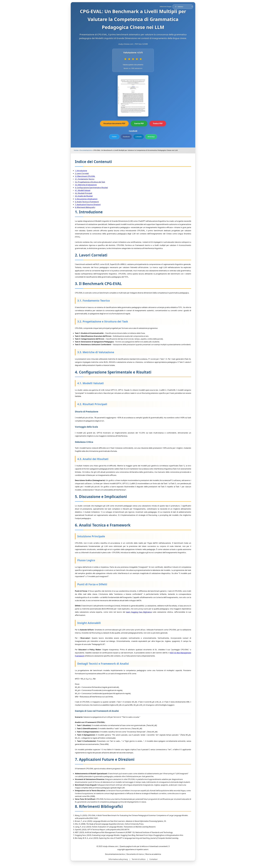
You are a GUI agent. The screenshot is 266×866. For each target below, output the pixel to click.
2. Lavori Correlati (82, 173)
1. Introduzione (81, 170)
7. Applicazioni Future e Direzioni (88, 204)
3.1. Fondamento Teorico (84, 179)
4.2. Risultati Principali (83, 193)
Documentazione (86, 150)
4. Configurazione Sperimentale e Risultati (91, 187)
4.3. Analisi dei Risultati (84, 196)
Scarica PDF (139, 123)
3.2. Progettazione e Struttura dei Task (90, 182)
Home (76, 150)
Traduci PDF (158, 123)
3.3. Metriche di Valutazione (86, 185)
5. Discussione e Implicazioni (86, 199)
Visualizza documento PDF (114, 123)
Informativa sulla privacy (118, 859)
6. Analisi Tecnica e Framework (87, 202)
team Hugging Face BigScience (139, 612)
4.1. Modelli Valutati (82, 190)
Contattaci (153, 859)
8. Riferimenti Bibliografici (85, 207)
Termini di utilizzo (139, 859)
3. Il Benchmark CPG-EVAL (85, 176)
